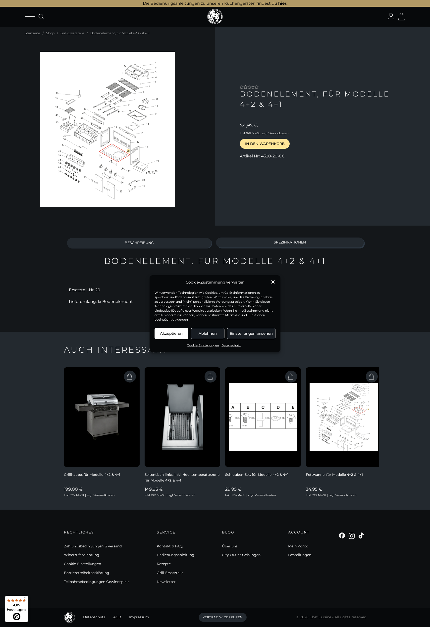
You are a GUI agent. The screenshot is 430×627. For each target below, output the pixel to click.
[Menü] (25, 599)
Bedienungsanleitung (175, 555)
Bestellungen (299, 555)
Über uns (230, 546)
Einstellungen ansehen (251, 333)
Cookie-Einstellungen (203, 345)
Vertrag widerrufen (223, 617)
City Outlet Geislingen (241, 555)
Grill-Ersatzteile (72, 33)
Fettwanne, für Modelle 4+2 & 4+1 (334, 475)
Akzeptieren (171, 333)
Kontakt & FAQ (170, 546)
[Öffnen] (30, 17)
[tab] (139, 243)
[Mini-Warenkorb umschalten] (401, 17)
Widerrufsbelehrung (81, 555)
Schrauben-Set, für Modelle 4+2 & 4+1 (256, 475)
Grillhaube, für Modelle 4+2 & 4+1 (92, 475)
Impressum (139, 617)
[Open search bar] (41, 16)
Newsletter (166, 581)
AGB (117, 617)
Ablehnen (208, 333)
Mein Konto (298, 546)
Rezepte (164, 564)
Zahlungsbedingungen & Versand (93, 546)
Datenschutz (231, 345)
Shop (50, 33)
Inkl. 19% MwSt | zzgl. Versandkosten (89, 495)
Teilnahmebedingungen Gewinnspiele (96, 581)
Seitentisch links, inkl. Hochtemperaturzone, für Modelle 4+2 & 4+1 (182, 477)
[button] (272, 282)
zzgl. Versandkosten (275, 133)
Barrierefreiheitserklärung (86, 573)
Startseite (32, 33)
